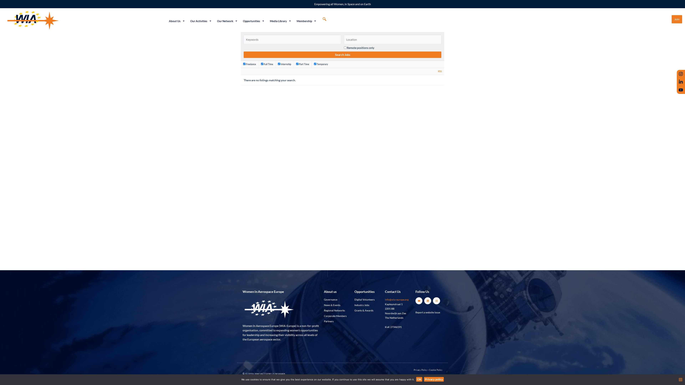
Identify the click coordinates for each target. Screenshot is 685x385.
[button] (324, 19)
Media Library (278, 21)
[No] (680, 379)
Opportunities (251, 21)
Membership (304, 21)
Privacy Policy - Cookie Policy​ (428, 369)
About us (330, 292)
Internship (285, 64)
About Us (175, 21)
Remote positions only (360, 47)
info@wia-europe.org (397, 299)
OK (419, 379)
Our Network (225, 21)
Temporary (322, 64)
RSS (440, 71)
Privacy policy (434, 379)
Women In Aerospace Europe (263, 292)
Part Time (303, 64)
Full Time (268, 64)
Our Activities (198, 21)
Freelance (250, 64)
